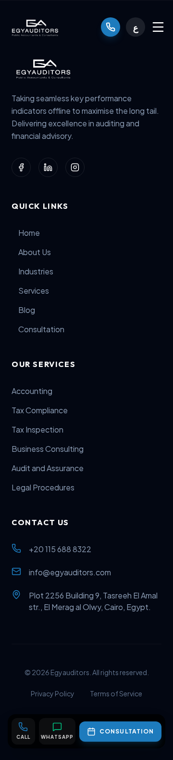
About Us (34, 252)
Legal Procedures (43, 487)
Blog (26, 310)
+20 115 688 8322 (60, 549)
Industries (35, 271)
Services (33, 290)
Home (29, 233)
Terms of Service (116, 693)
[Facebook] (21, 167)
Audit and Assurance (48, 468)
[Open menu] (158, 27)
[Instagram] (75, 167)
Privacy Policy (52, 693)
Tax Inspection (37, 429)
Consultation (41, 329)
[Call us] (110, 27)
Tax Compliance (40, 410)
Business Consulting (48, 449)
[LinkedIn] (48, 167)
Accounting (32, 391)
